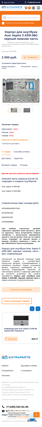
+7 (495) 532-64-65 (17, 406)
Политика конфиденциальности (14, 399)
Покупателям (7, 371)
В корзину (32, 57)
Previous (32, 308)
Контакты (6, 375)
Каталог (5, 366)
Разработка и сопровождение (14, 421)
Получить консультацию (21, 290)
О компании (26, 371)
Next (38, 308)
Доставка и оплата (29, 366)
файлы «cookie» (23, 416)
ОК (36, 415)
